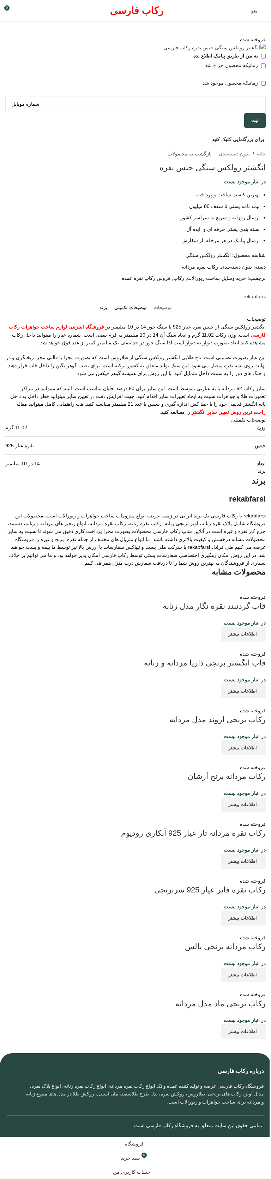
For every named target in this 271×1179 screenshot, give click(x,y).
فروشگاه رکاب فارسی (169, 1125)
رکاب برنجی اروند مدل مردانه (217, 719)
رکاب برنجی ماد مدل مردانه (220, 1003)
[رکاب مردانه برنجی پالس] (197, 929)
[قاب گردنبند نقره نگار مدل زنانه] (216, 588)
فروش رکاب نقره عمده (146, 278)
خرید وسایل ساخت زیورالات (216, 278)
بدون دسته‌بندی (234, 153)
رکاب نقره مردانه (200, 267)
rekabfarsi (254, 296)
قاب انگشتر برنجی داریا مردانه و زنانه (205, 662)
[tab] (162, 307)
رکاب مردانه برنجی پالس (225, 946)
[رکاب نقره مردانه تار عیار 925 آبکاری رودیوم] (216, 815)
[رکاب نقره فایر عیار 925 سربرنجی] (185, 873)
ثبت (255, 120)
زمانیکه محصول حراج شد (232, 65)
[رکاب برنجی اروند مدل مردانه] (220, 702)
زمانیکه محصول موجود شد (231, 83)
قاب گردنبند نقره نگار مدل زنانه (214, 606)
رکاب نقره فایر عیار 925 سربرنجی (210, 889)
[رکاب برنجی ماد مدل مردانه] (176, 986)
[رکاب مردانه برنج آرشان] (193, 759)
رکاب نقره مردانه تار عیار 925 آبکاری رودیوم (193, 833)
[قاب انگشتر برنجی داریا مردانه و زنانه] (217, 645)
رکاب (178, 278)
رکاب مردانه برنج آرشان (227, 776)
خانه (261, 153)
